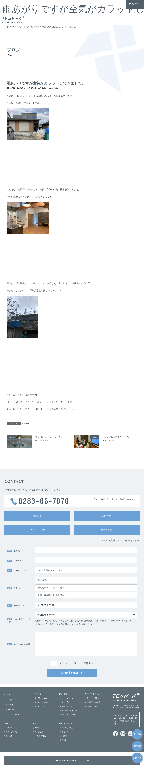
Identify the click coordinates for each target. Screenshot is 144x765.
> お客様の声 (9, 709)
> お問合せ (62, 740)
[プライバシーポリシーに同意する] (72, 660)
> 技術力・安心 (64, 702)
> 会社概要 (36, 728)
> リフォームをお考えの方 (14, 714)
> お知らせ (8, 736)
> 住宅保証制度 (91, 706)
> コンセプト (9, 700)
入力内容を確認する (72, 672)
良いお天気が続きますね (116, 436)
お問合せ (137, 758)
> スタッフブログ (11, 732)
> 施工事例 (8, 705)
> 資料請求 (62, 736)
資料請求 (137, 746)
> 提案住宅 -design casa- (41, 702)
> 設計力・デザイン (65, 698)
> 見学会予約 (63, 732)
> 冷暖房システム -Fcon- (67, 710)
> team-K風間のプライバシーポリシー (120, 540)
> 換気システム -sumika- (67, 714)
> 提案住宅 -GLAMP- (39, 706)
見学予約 (137, 734)
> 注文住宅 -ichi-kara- (40, 698)
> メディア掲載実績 (39, 736)
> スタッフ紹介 (37, 732)
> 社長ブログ (9, 728)
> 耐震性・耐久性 (65, 706)
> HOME (7, 695)
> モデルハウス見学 (65, 728)
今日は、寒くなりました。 (49, 437)
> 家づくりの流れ (92, 698)
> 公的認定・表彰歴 (92, 702)
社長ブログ (26, 423)
